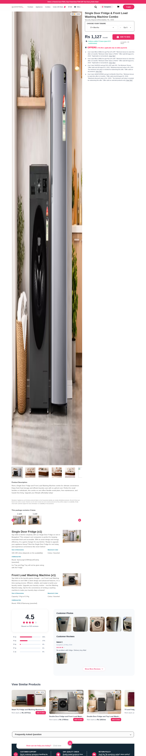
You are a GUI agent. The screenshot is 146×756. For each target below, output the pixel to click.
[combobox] (102, 27)
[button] (73, 734)
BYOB (70, 7)
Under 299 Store (58, 7)
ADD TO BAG (125, 37)
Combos (48, 7)
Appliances (39, 7)
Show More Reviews (92, 669)
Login (128, 7)
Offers (78, 7)
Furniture (30, 7)
